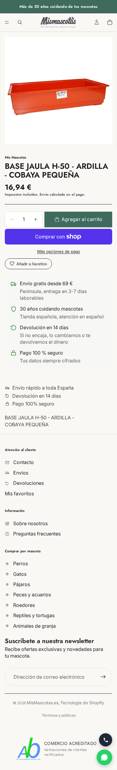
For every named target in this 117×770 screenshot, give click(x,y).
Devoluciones (28, 483)
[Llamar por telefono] (105, 739)
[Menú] (7, 22)
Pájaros (21, 584)
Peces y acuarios (31, 595)
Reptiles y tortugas (33, 616)
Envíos (20, 473)
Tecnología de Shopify (82, 702)
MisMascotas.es (42, 702)
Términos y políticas (59, 715)
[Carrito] (109, 22)
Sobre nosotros (30, 523)
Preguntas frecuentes (36, 534)
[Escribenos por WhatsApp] (104, 757)
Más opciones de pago (58, 251)
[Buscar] (19, 22)
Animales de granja (34, 626)
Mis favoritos (19, 494)
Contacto (23, 462)
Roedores (23, 605)
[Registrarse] (103, 677)
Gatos (19, 574)
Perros (20, 564)
